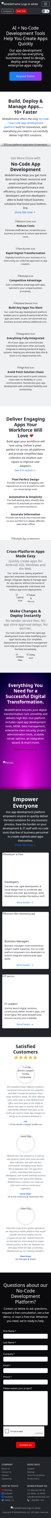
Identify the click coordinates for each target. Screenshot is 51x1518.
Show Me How (24, 212)
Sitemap (31, 1472)
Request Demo (25, 76)
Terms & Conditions (36, 1475)
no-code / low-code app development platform (26, 123)
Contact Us (6, 1472)
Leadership (7, 1478)
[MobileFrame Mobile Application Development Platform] (20, 4)
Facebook (8, 1497)
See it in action (24, 470)
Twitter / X (9, 1500)
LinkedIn (8, 1493)
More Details (23, 902)
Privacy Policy (33, 1478)
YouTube (8, 1490)
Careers (5, 1475)
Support (31, 1468)
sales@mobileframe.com (38, 1497)
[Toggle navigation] (45, 4)
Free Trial (21, 11)
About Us (6, 1468)
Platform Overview (24, 749)
